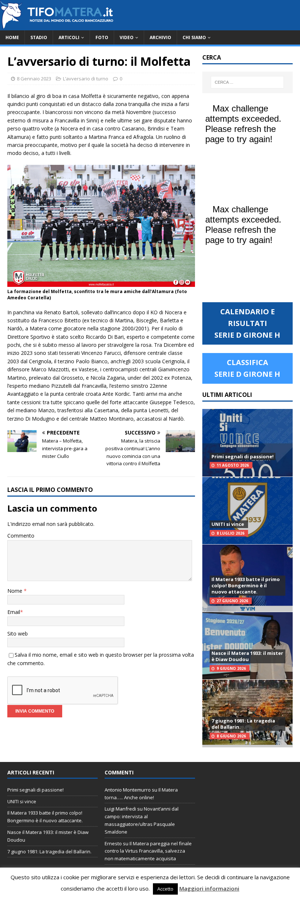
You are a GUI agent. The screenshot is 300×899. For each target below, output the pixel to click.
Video (127, 37)
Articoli (69, 37)
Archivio (160, 37)
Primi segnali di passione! (242, 456)
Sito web (17, 633)
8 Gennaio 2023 (34, 78)
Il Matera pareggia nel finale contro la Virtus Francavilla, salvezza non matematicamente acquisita (148, 851)
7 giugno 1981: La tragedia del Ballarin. (243, 723)
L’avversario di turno (85, 78)
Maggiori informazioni (209, 888)
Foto (101, 37)
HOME (12, 37)
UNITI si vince (227, 524)
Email (13, 611)
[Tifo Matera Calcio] (56, 26)
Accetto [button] (165, 888)
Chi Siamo (194, 37)
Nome (15, 590)
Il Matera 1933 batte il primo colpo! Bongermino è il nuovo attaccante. (245, 585)
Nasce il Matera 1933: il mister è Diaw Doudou (247, 656)
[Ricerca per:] (247, 82)
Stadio (38, 37)
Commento (20, 535)
